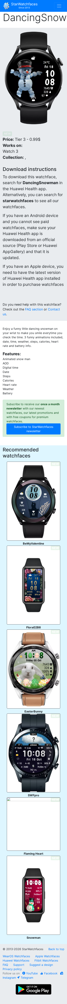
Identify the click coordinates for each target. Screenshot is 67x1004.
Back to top (56, 949)
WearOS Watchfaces (17, 956)
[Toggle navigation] (59, 5)
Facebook (50, 973)
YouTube (31, 973)
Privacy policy (12, 969)
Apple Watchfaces (47, 956)
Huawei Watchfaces (16, 960)
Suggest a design (41, 965)
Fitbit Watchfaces (46, 960)
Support (18, 965)
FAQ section (34, 309)
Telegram (26, 977)
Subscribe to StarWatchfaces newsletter (33, 429)
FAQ (5, 965)
